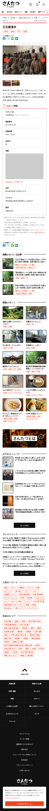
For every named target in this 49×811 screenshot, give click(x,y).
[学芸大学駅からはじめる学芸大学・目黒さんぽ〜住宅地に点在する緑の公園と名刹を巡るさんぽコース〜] (24, 289)
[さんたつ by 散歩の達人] (11, 4)
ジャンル (12, 721)
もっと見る (24, 573)
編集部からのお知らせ (24, 744)
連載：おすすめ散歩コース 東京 (25, 265)
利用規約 (24, 760)
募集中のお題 (36, 683)
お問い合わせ (38, 232)
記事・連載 (12, 691)
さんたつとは (24, 733)
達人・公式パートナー (36, 706)
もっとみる (24, 525)
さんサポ (37, 691)
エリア (36, 714)
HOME (5, 18)
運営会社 (24, 749)
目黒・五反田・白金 (24, 18)
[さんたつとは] (24, 438)
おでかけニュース (12, 714)
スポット (37, 698)
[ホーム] (2, 12)
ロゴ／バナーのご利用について (24, 754)
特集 (12, 698)
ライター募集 (24, 739)
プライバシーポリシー (24, 765)
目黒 (35, 18)
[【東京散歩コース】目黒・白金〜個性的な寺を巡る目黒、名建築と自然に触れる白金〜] (24, 276)
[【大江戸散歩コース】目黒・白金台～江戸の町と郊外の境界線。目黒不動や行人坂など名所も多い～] (24, 263)
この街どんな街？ (12, 706)
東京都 (13, 18)
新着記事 (12, 683)
